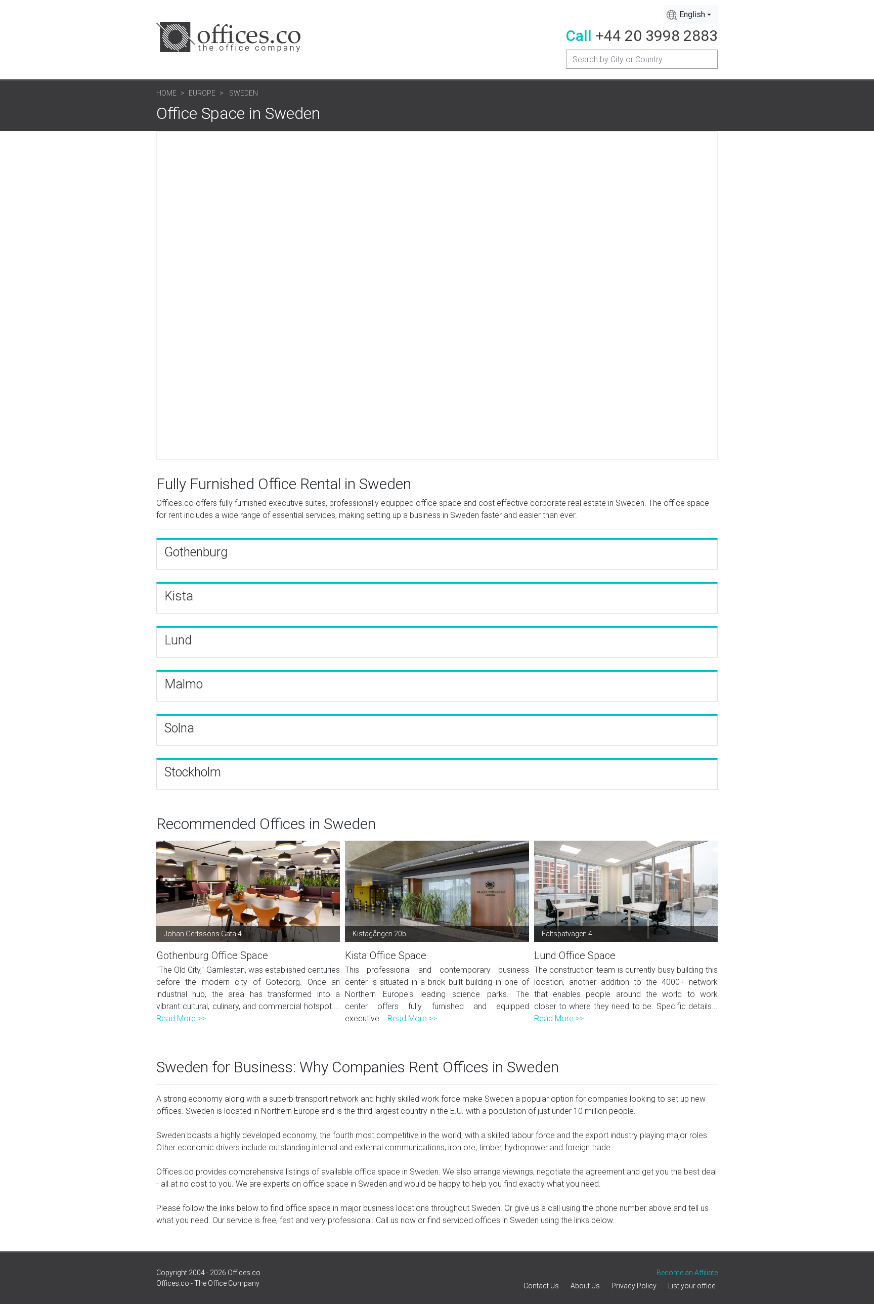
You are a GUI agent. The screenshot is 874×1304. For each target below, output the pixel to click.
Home (166, 93)
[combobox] (691, 14)
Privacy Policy (634, 1286)
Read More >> (181, 1018)
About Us (585, 1286)
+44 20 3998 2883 (656, 36)
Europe (202, 93)
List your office (691, 1286)
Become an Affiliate (687, 1273)
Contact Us (541, 1286)
